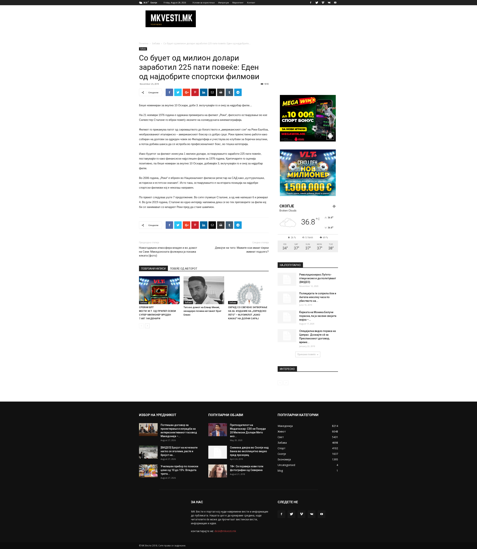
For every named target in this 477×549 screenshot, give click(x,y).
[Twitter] (317, 2)
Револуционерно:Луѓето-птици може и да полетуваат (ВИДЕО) (317, 278)
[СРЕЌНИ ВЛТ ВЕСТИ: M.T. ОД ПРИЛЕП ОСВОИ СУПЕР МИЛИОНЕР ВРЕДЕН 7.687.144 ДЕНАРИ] (159, 290)
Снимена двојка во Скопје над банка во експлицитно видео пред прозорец (249, 451)
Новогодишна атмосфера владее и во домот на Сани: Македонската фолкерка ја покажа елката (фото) (168, 251)
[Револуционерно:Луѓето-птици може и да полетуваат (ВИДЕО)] (287, 279)
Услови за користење (203, 2)
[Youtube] (335, 2)
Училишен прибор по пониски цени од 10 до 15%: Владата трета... (179, 470)
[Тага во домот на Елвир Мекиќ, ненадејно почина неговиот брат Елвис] (204, 290)
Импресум (223, 2)
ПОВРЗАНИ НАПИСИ (153, 268)
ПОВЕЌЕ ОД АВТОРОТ (183, 268)
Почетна (143, 43)
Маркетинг (238, 2)
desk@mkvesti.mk (225, 531)
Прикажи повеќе (306, 354)
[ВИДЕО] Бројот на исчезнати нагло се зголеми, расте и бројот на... (179, 451)
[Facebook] (310, 2)
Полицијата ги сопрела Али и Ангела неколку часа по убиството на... (317, 297)
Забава (156, 43)
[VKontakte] (329, 2)
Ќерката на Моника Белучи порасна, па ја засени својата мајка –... (317, 316)
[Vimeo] (323, 2)
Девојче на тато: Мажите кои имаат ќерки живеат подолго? (242, 249)
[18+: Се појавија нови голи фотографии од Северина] (217, 471)
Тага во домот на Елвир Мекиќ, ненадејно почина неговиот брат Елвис (202, 311)
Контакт (251, 2)
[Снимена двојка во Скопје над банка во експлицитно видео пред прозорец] (217, 452)
